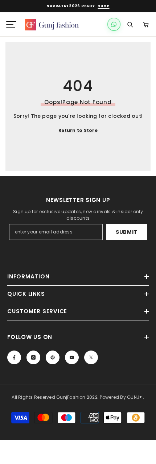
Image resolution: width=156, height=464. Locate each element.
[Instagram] (33, 357)
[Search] (130, 24)
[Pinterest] (52, 357)
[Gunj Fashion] (55, 24)
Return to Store (78, 130)
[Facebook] (14, 357)
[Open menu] (11, 24)
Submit (126, 232)
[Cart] (146, 24)
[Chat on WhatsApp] (113, 24)
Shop (104, 6)
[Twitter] (91, 357)
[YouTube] (72, 357)
